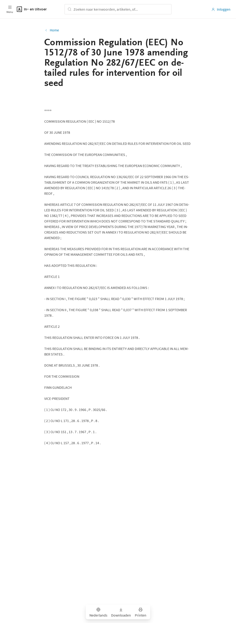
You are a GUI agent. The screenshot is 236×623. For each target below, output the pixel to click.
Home (54, 30)
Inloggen (223, 9)
